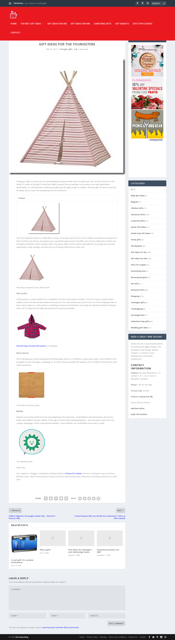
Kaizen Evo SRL (146, 396)
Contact (16, 33)
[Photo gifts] (53, 538)
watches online (137, 408)
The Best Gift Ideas (30, 24)
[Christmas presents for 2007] (110, 538)
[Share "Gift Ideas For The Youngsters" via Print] (66, 498)
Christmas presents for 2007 (108, 550)
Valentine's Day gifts (140, 321)
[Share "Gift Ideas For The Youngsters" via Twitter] (50, 498)
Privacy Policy (92, 637)
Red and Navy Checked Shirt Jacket (30, 346)
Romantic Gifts (138, 290)
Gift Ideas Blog (21, 637)
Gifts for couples (142, 24)
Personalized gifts (139, 277)
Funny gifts (136, 239)
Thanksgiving (137, 309)
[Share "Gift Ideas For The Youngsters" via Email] (61, 498)
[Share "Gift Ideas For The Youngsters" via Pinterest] (56, 498)
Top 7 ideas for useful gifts (35, 3)
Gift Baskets (122, 24)
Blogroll (134, 202)
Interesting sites (138, 271)
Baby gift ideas (138, 195)
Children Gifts (137, 208)
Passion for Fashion (73, 473)
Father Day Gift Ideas (140, 233)
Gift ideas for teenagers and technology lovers (80, 550)
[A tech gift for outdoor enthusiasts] (24, 543)
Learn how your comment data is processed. (60, 627)
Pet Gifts (135, 283)
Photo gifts (45, 549)
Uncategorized (137, 315)
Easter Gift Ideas (138, 227)
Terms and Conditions (117, 637)
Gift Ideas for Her (57, 24)
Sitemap (103, 637)
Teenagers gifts (65, 49)
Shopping (135, 296)
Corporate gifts (138, 221)
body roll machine (139, 414)
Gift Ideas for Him (80, 24)
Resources (133, 637)
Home (14, 24)
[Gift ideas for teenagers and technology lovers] (81, 538)
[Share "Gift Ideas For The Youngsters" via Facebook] (45, 498)
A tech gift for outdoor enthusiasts (22, 561)
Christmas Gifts (102, 24)
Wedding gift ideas (139, 327)
